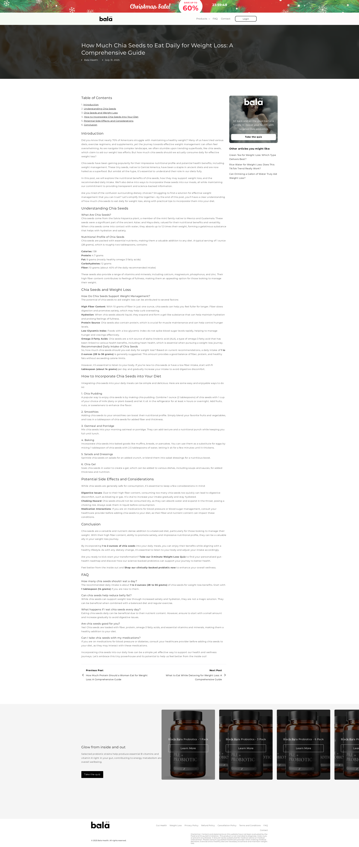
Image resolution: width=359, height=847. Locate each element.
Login (246, 19)
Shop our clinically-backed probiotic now (150, 567)
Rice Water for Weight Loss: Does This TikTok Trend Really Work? (251, 166)
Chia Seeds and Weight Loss (101, 112)
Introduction (91, 104)
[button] (203, 19)
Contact (264, 830)
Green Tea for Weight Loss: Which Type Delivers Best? (252, 157)
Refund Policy (208, 825)
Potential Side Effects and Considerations (109, 121)
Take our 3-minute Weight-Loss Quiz (163, 556)
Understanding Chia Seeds (100, 108)
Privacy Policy (191, 825)
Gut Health (161, 825)
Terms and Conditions (250, 825)
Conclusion (90, 125)
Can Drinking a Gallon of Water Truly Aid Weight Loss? (253, 176)
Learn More (188, 748)
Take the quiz (253, 137)
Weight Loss (176, 825)
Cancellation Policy (227, 825)
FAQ (266, 825)
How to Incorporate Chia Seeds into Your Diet (111, 117)
